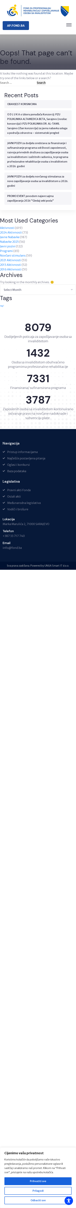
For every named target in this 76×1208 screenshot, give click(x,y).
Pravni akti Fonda (19, 490)
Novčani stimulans (13, 255)
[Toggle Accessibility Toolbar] (68, 1200)
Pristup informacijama (22, 452)
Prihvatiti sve (38, 1181)
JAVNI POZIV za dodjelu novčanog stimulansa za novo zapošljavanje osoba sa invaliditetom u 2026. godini (37, 181)
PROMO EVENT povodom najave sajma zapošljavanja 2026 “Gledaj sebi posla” (30, 198)
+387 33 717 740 (14, 536)
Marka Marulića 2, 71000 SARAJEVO (26, 524)
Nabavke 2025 (9, 241)
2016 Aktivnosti (11, 269)
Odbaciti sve (38, 1200)
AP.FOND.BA (16, 25)
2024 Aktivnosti (11, 232)
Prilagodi (38, 1190)
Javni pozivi (8, 246)
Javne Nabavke (10, 237)
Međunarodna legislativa (24, 503)
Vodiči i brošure (17, 509)
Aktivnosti (7, 228)
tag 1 (2, 306)
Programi (6, 251)
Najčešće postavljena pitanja (26, 458)
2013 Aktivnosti (10, 265)
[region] (38, 1177)
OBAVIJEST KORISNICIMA (22, 104)
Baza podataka (16, 471)
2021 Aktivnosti (10, 260)
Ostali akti (14, 496)
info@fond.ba (12, 548)
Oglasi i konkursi (18, 464)
